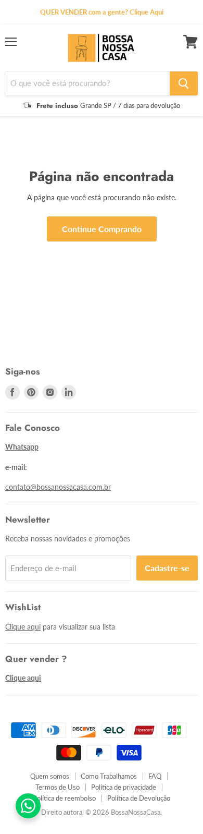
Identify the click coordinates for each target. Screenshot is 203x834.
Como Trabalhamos (109, 776)
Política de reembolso (64, 798)
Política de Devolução (138, 798)
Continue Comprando (102, 229)
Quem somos (49, 776)
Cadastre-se (167, 568)
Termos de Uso (57, 787)
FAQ (154, 776)
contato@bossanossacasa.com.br (58, 486)
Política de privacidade (123, 787)
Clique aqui (23, 626)
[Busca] (184, 83)
